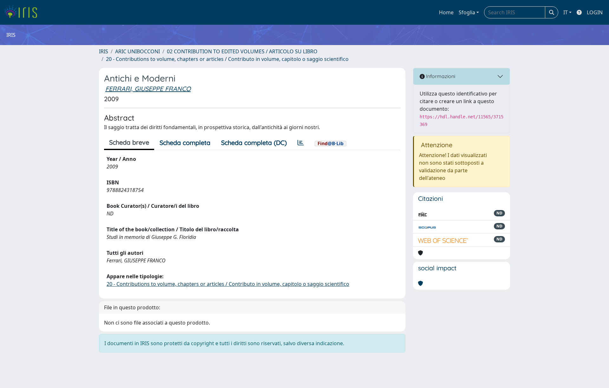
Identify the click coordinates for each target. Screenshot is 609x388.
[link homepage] (23, 12)
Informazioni (440, 76)
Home (446, 12)
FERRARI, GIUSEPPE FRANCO (148, 89)
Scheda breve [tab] (129, 142)
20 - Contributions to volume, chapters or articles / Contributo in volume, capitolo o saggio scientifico (227, 59)
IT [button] (565, 12)
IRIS (103, 51)
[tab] (300, 142)
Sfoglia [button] (467, 12)
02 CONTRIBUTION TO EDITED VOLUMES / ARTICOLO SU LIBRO (242, 51)
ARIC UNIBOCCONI (137, 51)
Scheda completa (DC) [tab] (254, 143)
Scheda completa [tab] (185, 143)
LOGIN (595, 12)
